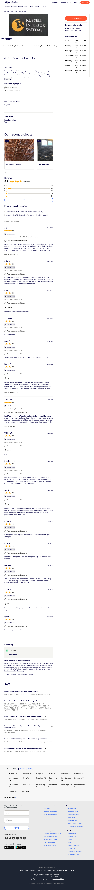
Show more (13, 654)
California (41, 875)
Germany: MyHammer (36, 870)
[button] (19, 153)
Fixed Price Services (50, 814)
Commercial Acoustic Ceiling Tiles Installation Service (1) (24, 211)
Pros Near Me (72, 820)
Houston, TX (78, 774)
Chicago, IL (39, 774)
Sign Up (85, 2)
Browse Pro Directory (50, 811)
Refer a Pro (71, 817)
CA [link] (16, 11)
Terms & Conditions (58, 879)
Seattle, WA (13, 791)
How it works (72, 833)
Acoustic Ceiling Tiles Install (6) (15, 215)
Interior (7, 7)
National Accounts (50, 845)
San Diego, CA (66, 785)
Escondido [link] (22, 11)
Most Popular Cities (10, 769)
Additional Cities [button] (9, 797)
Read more (8, 79)
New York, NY (79, 778)
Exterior (14, 7)
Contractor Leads (49, 842)
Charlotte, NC (27, 774)
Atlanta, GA (13, 774)
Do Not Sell (48, 875)
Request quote (76, 18)
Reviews (25, 58)
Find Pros (47, 809)
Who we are (72, 836)
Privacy (36, 875)
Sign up (16, 828)
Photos (15, 58)
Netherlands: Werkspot (59, 870)
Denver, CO (65, 774)
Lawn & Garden (23, 7)
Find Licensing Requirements (13, 671)
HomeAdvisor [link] (8, 11)
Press (70, 842)
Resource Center (73, 814)
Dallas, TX (51, 774)
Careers (70, 839)
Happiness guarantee (75, 851)
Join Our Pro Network (50, 836)
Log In (75, 2)
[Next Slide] (10, 173)
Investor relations (73, 845)
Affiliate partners (73, 854)
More (31, 7)
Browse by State (26, 769)
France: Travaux (23, 870)
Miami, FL (25, 778)
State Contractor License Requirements (17, 660)
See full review (9, 254)
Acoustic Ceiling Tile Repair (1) (38, 215)
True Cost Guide (73, 811)
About (6, 58)
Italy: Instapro (47, 870)
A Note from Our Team (75, 823)
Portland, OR (26, 785)
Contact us (71, 848)
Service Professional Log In (52, 833)
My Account (72, 809)
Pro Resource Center (50, 839)
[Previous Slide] (5, 173)
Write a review (29, 200)
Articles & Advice (40, 7)
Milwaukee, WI (40, 778)
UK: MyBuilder (71, 870)
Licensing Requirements (75, 826)
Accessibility (56, 875)
